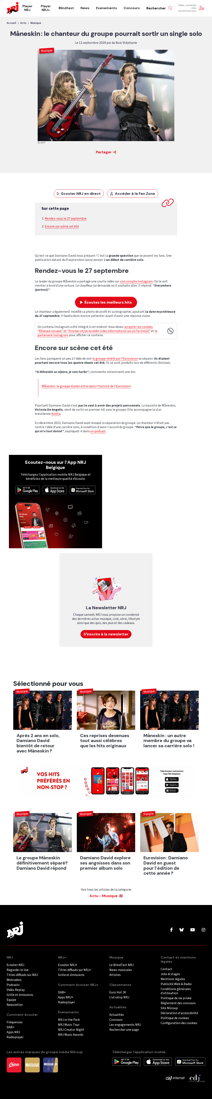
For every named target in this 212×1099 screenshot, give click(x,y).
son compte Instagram (136, 281)
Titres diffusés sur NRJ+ (74, 970)
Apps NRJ (13, 1032)
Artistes (115, 975)
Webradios (14, 980)
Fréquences (15, 1022)
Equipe (11, 1000)
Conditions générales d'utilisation (176, 991)
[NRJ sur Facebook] (171, 930)
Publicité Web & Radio (176, 984)
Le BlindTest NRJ (121, 965)
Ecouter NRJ (15, 965)
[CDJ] (196, 1078)
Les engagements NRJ (125, 1025)
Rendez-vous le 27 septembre (66, 218)
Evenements (106, 8)
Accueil (11, 23)
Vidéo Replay (16, 990)
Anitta (55, 414)
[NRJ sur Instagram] (203, 930)
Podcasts (13, 985)
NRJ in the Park (69, 1020)
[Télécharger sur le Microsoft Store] (82, 489)
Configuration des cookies (179, 1023)
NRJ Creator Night (71, 1030)
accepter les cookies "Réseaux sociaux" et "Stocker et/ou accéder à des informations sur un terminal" (95, 329)
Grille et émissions (20, 995)
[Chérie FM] (14, 1064)
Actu (23, 23)
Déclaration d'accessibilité (179, 1013)
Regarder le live (18, 970)
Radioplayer (15, 1037)
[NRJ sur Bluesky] (181, 930)
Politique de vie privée (176, 998)
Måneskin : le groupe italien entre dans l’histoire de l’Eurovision (86, 386)
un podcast (98, 431)
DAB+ (10, 1027)
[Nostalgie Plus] (50, 1064)
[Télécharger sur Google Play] (28, 489)
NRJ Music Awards (70, 1035)
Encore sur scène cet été (62, 226)
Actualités (116, 1015)
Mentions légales (173, 979)
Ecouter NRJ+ (67, 965)
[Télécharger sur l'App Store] (54, 489)
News (85, 8)
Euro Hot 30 (117, 992)
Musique (35, 23)
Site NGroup (169, 1008)
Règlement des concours (178, 1003)
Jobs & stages (170, 974)
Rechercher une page (124, 1030)
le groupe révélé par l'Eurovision (115, 358)
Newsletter (15, 1005)
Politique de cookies (175, 1018)
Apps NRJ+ (65, 997)
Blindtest (66, 8)
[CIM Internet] (175, 1078)
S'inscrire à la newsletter (106, 634)
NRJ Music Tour (69, 1025)
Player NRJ (27, 8)
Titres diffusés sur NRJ (22, 975)
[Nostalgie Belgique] (32, 1064)
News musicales (120, 970)
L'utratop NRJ (119, 997)
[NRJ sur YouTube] (192, 930)
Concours (132, 8)
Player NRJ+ (46, 8)
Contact (166, 969)
